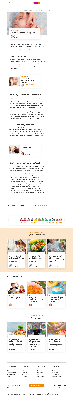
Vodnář (60, 222)
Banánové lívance (41, 370)
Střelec (35, 222)
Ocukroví (20, 396)
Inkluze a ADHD (55, 372)
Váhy (22, 222)
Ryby (32, 222)
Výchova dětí (52, 254)
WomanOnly (15, 394)
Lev (39, 222)
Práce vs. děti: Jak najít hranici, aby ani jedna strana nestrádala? (16, 259)
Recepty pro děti (33, 254)
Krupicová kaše (40, 372)
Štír (28, 222)
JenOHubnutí (26, 396)
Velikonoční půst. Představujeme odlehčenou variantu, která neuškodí (35, 342)
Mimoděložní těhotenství (12, 374)
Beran (25, 222)
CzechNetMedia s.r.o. (18, 393)
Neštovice (24, 370)
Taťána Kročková (16, 305)
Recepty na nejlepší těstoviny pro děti (16, 297)
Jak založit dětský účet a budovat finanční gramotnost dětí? (56, 259)
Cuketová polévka (41, 376)
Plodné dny (9, 369)
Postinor (9, 376)
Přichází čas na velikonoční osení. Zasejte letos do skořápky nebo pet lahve (15, 342)
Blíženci (46, 222)
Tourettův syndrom (56, 376)
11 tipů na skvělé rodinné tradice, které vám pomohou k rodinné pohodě (56, 342)
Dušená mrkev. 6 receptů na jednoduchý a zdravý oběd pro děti (36, 298)
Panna (57, 222)
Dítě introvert (55, 370)
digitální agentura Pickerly (53, 393)
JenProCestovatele (54, 394)
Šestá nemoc (25, 372)
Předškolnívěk (33, 394)
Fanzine (42, 394)
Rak (42, 222)
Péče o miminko (28, 10)
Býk (50, 222)
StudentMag (47, 394)
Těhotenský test (11, 370)
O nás (8, 383)
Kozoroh (53, 222)
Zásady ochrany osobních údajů (14, 385)
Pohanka (39, 374)
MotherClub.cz (23, 10)
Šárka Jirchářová (18, 36)
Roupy (23, 374)
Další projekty (10, 387)
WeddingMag (10, 396)
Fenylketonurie (25, 369)
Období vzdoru (55, 369)
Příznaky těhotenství (12, 372)
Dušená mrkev (40, 369)
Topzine (38, 394)
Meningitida (24, 376)
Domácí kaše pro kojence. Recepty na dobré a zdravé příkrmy (56, 298)
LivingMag (15, 396)
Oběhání (20, 394)
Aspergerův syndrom (57, 374)
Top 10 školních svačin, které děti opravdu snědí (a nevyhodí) (35, 259)
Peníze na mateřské (13, 254)
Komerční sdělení (16, 265)
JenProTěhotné (25, 394)
